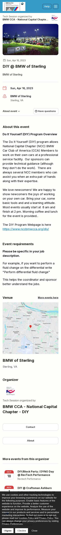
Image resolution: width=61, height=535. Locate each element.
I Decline (21, 530)
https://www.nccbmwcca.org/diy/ (26, 229)
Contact (30, 427)
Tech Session (10, 16)
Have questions (47, 111)
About (30, 440)
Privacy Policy (46, 518)
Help (47, 6)
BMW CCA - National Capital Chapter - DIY (26, 19)
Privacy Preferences (12, 523)
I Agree (8, 530)
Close (34, 530)
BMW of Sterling (12, 74)
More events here (48, 297)
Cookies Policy (26, 518)
